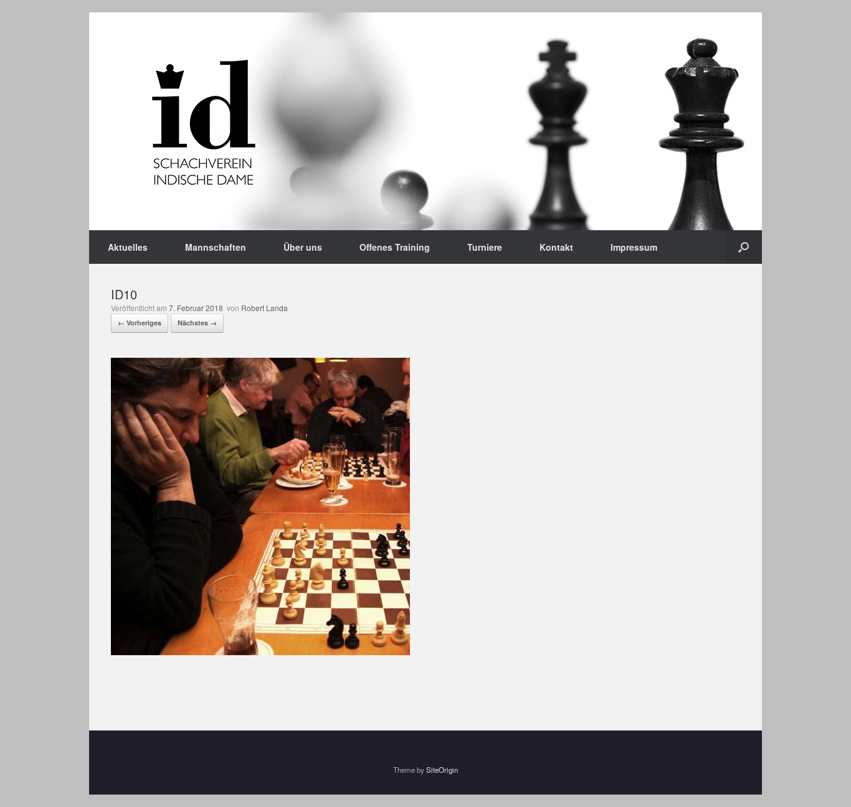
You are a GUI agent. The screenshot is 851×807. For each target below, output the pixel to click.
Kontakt (556, 247)
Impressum (634, 247)
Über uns (302, 247)
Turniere (484, 247)
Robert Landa (264, 307)
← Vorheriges (139, 322)
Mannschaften (215, 247)
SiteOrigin (442, 770)
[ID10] (260, 652)
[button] (743, 247)
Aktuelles (128, 247)
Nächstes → (197, 322)
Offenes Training (394, 247)
